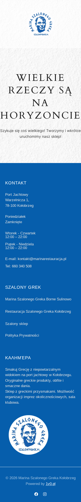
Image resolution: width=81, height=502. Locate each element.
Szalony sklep (16, 324)
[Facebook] (36, 494)
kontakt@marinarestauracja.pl (42, 259)
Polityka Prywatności (22, 335)
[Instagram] (44, 494)
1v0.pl (51, 484)
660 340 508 (22, 266)
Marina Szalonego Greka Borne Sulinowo (38, 299)
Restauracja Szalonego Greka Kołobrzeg (38, 311)
